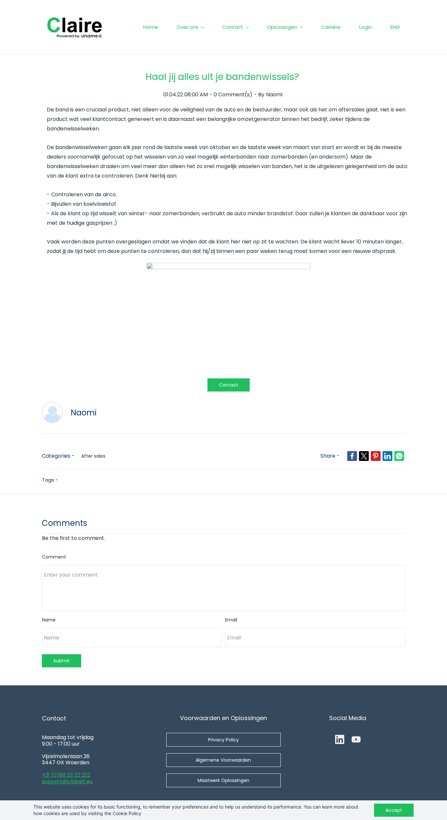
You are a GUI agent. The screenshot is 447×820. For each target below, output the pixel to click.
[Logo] (74, 26)
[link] (228, 267)
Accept (393, 810)
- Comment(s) (230, 94)
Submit (61, 661)
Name (49, 620)
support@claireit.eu (67, 781)
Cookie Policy (127, 813)
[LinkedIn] (339, 739)
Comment (54, 557)
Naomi (274, 94)
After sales (93, 456)
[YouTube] (356, 739)
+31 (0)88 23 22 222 (66, 775)
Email (231, 620)
